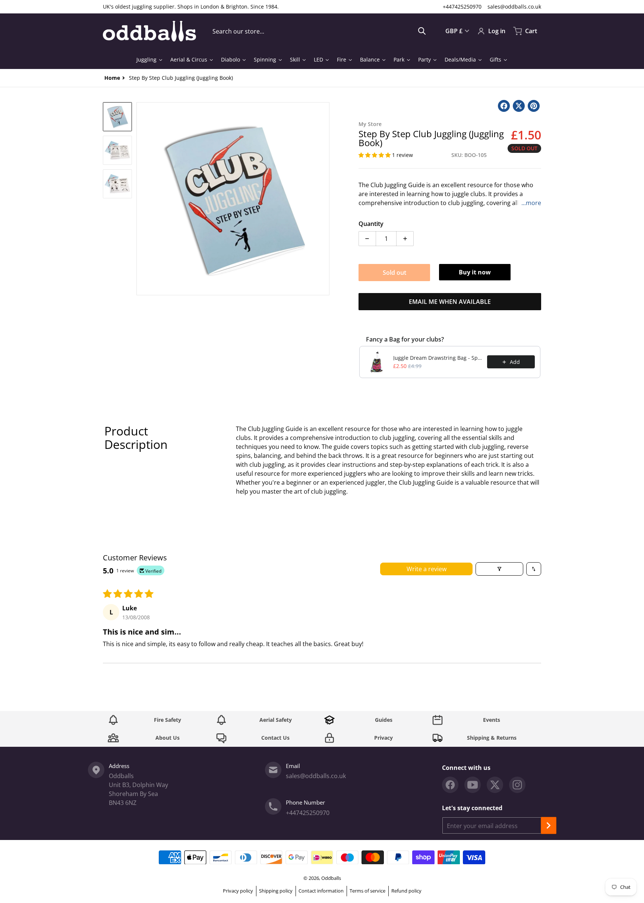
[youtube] (472, 785)
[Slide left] (141, 198)
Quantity (371, 224)
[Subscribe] (548, 825)
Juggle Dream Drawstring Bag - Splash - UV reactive (438, 357)
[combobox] (319, 31)
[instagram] (517, 785)
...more (531, 203)
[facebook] (450, 785)
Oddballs (331, 878)
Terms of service (367, 890)
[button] (375, 154)
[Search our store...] (422, 31)
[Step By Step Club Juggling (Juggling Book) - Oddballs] (117, 116)
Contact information (321, 890)
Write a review (426, 569)
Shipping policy (276, 890)
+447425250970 (462, 6)
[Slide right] (325, 198)
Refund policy (406, 890)
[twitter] (495, 785)
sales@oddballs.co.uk (514, 6)
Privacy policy (238, 890)
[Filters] (499, 569)
